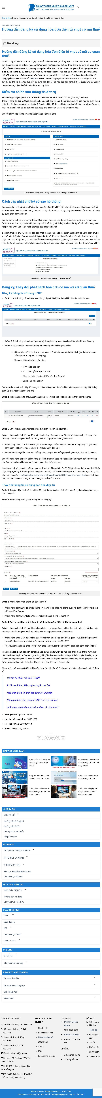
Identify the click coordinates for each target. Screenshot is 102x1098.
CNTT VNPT (10, 940)
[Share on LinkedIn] (63, 738)
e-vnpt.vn (34, 78)
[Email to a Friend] (53, 738)
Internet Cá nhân (11, 978)
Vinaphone (9, 998)
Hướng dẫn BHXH (12, 826)
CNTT (7, 915)
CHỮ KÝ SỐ (9, 815)
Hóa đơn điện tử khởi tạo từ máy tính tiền (29, 692)
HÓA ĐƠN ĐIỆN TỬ (13, 890)
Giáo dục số (9, 922)
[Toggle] (18, 814)
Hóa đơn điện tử (45, 1037)
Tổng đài (93, 1030)
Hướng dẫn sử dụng (13, 896)
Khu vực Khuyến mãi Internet (17, 871)
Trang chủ (6, 18)
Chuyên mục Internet (14, 876)
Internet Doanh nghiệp (14, 985)
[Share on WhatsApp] (39, 738)
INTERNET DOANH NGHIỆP (17, 850)
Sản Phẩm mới (10, 992)
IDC (5, 928)
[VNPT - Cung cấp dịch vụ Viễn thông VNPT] (51, 7)
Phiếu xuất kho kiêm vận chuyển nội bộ (28, 685)
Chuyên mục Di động (13, 963)
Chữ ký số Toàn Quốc (14, 831)
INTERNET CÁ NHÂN (14, 858)
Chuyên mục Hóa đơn (14, 902)
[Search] (78, 7)
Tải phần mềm (10, 836)
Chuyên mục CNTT (13, 934)
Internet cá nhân (71, 1034)
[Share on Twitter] (48, 738)
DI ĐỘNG (8, 955)
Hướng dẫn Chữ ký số (14, 821)
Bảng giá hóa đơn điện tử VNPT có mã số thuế (32, 700)
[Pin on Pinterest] (58, 738)
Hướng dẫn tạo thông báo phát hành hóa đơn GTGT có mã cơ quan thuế (53, 475)
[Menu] (3, 7)
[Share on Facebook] (44, 738)
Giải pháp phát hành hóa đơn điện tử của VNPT (33, 707)
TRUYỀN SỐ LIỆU (12, 865)
